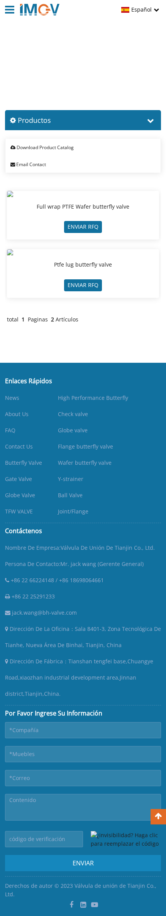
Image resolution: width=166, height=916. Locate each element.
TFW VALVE (19, 511)
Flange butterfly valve (85, 446)
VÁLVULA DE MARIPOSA (87, 62)
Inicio (12, 62)
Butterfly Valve (23, 462)
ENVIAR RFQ (83, 226)
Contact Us (19, 446)
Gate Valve (18, 479)
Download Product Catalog (44, 147)
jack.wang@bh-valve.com (43, 612)
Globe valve (73, 430)
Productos (38, 62)
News (12, 397)
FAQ (10, 430)
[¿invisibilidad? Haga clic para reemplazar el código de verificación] (126, 839)
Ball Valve (70, 495)
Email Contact (30, 164)
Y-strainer (70, 479)
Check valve (73, 414)
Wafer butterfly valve (85, 462)
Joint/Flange (73, 511)
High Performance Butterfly (93, 397)
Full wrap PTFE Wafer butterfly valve (83, 206)
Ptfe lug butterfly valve (83, 264)
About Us (17, 414)
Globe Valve (20, 495)
